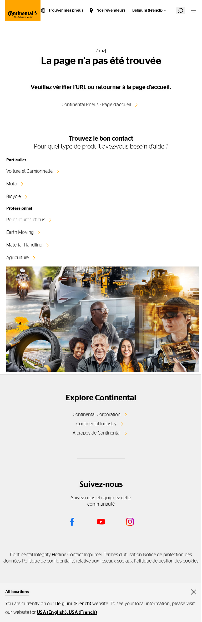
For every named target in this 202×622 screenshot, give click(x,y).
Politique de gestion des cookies (166, 561)
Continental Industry (96, 424)
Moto (11, 184)
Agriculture (17, 257)
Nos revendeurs (111, 10)
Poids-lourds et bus (25, 220)
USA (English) (52, 612)
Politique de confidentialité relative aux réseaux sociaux (77, 561)
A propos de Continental (96, 433)
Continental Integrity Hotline (38, 554)
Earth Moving (20, 232)
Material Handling (24, 245)
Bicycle (13, 196)
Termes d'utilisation (123, 554)
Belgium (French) (147, 10)
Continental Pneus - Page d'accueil (96, 104)
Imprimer (93, 554)
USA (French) (83, 612)
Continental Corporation (96, 414)
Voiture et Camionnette (29, 171)
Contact (75, 554)
